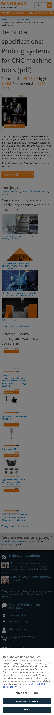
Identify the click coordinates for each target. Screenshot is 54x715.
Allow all (27, 709)
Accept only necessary (27, 701)
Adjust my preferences (27, 693)
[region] (27, 681)
